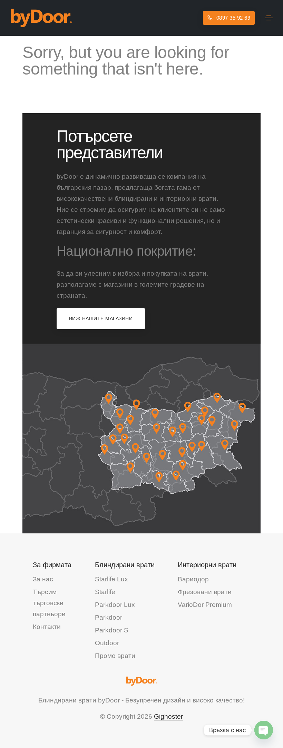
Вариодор (193, 579)
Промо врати (115, 655)
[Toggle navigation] (269, 18)
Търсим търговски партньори (49, 603)
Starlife (105, 592)
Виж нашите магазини (101, 318)
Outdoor (107, 643)
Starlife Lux (111, 579)
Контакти (47, 626)
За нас (43, 579)
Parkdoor (108, 617)
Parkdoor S (111, 630)
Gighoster (168, 716)
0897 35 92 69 (232, 18)
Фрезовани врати (205, 592)
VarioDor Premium (205, 604)
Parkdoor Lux (115, 604)
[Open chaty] (263, 730)
